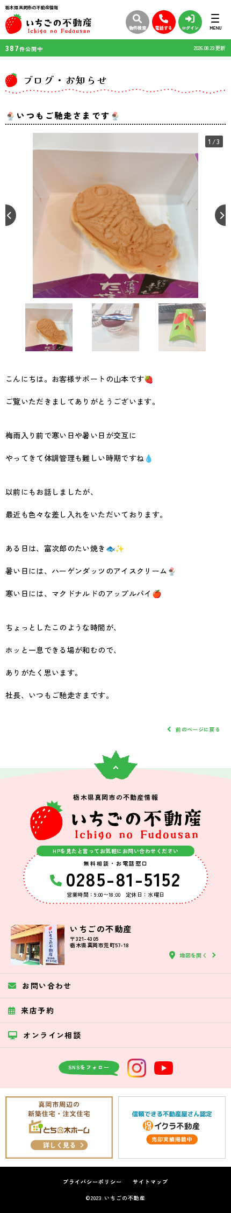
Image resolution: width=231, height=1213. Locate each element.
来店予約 (37, 1010)
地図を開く (193, 955)
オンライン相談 (52, 1035)
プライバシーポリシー (92, 1181)
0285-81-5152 (123, 878)
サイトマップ (150, 1181)
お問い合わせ (46, 985)
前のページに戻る (198, 729)
